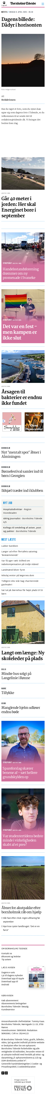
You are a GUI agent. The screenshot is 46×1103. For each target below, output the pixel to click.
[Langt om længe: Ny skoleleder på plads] (23, 622)
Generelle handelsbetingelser (15, 1064)
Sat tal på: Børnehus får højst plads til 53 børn (22, 592)
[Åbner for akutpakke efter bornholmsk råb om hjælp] (23, 878)
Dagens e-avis (8, 973)
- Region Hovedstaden (17, 511)
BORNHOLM (5, 448)
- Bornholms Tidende (22, 529)
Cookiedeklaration (27, 1067)
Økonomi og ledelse (11, 957)
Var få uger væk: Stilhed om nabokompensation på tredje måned (19, 562)
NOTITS (4, 12)
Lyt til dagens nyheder (12, 975)
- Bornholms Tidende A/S (22, 520)
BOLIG (3, 669)
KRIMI (3, 703)
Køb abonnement (9, 1001)
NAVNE (3, 688)
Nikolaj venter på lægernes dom (17, 576)
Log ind (4, 5)
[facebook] (2, 1073)
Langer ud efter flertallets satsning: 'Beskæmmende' (19, 553)
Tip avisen (6, 960)
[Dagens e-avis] (36, 977)
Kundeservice (8, 1010)
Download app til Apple (12, 979)
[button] (43, 4)
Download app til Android (9, 983)
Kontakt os (6, 953)
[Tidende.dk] (23, 4)
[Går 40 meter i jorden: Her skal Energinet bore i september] (23, 173)
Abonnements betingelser (14, 1004)
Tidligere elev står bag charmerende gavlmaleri (19, 583)
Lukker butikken (9, 546)
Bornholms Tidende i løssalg (14, 1007)
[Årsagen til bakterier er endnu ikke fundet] (23, 366)
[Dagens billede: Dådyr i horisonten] (23, 60)
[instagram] (6, 1073)
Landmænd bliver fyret (13, 570)
